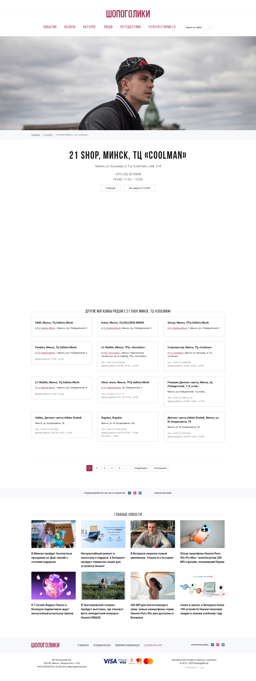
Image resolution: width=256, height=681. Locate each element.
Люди (108, 27)
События (50, 27)
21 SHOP (48, 134)
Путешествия (130, 27)
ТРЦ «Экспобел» (112, 353)
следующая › (141, 468)
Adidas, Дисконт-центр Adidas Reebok (58, 417)
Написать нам (154, 645)
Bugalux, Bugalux (111, 417)
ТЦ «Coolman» (176, 353)
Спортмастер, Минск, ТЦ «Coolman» (190, 347)
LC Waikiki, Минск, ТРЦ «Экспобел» (123, 347)
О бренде (110, 188)
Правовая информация (127, 645)
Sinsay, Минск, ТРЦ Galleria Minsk (188, 322)
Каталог (89, 27)
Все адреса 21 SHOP (139, 188)
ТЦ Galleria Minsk (46, 328)
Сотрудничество (102, 645)
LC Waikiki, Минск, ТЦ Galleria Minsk (57, 382)
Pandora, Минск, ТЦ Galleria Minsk (56, 347)
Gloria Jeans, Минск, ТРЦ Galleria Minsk (125, 382)
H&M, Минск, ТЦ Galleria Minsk (54, 322)
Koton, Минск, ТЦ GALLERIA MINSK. (123, 322)
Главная (35, 134)
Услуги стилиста (162, 27)
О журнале (83, 645)
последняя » (160, 468)
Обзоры (70, 27)
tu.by (202, 667)
